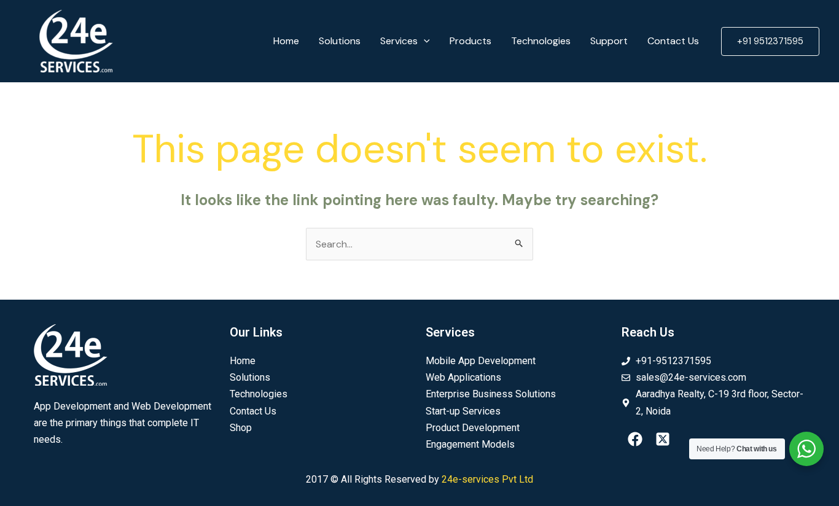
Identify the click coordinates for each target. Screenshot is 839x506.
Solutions (340, 40)
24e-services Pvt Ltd (487, 479)
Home (286, 40)
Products (470, 40)
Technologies (541, 40)
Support (609, 40)
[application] (424, 41)
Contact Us (673, 40)
